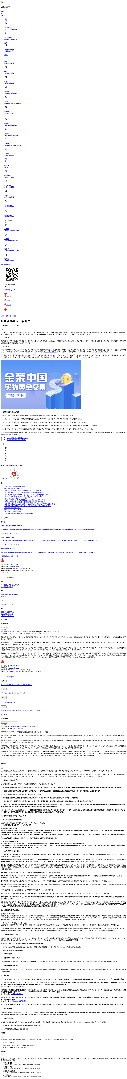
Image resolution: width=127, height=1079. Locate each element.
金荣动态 (16, 585)
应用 (2, 706)
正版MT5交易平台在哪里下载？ (17, 438)
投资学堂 (8, 316)
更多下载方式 (9, 290)
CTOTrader (10, 616)
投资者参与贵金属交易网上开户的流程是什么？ (20, 513)
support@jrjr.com (14, 566)
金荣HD (9, 612)
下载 (2, 11)
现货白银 (10, 604)
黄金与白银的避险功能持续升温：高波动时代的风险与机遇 (23, 496)
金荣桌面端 (16, 710)
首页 (2, 316)
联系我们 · (4, 632)
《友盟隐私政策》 (17, 994)
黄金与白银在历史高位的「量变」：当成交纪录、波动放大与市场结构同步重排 (30, 504)
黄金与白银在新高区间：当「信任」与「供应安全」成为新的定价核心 (27, 506)
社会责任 (4, 587)
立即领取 (3, 629)
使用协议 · (11, 632)
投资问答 (4, 596)
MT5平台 (4, 616)
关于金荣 (4, 585)
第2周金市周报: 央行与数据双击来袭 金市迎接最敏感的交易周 (24, 500)
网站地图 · (32, 632)
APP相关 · (25, 632)
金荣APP (4, 612)
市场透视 (10, 594)
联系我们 (10, 587)
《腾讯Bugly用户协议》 (19, 1001)
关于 (2, 681)
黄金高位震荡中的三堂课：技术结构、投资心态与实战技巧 (23, 490)
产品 (2, 697)
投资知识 (4, 594)
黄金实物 (14, 334)
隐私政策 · (18, 632)
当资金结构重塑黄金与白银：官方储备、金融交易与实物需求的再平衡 (27, 494)
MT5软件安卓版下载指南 (12, 511)
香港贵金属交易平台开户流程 (16, 440)
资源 (2, 689)
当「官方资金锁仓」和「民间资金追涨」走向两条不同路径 (23, 492)
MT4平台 (10, 614)
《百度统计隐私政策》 (18, 986)
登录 (2, 264)
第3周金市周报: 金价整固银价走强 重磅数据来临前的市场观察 (24, 502)
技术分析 (16, 594)
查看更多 (4, 522)
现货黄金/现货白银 (9, 702)
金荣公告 (10, 585)
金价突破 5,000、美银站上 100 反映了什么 (18, 498)
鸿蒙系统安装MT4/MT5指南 (13, 510)
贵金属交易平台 (50, 352)
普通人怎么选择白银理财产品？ (14, 486)
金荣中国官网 (8, 434)
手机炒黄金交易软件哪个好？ (14, 488)
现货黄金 (4, 604)
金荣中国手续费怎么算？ (12, 508)
